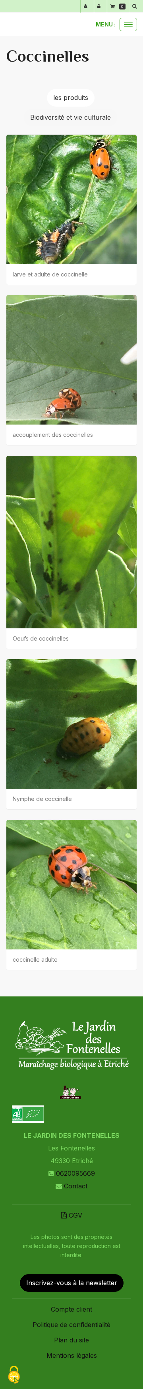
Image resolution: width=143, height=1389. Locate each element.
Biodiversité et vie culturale (70, 117)
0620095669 (75, 1173)
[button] (136, 6)
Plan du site (71, 1340)
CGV (74, 1215)
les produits (70, 97)
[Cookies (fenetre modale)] (14, 1375)
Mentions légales (71, 1355)
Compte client (71, 1309)
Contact (75, 1186)
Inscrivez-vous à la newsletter (71, 1283)
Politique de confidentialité (71, 1325)
